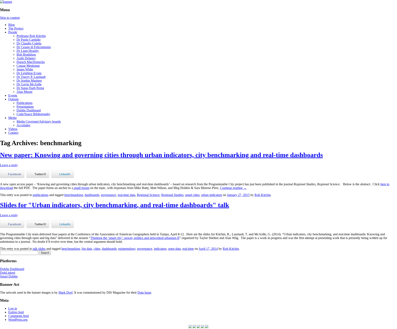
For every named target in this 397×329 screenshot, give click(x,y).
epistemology (126, 248)
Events (12, 95)
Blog (11, 24)
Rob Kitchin (263, 195)
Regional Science (148, 195)
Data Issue (144, 292)
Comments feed (18, 316)
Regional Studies (172, 195)
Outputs (13, 99)
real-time (188, 248)
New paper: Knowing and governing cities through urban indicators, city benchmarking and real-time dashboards (161, 155)
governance (108, 195)
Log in (12, 308)
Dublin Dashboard (29, 110)
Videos (12, 129)
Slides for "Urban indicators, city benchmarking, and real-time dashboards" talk (114, 205)
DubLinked (7, 272)
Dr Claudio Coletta (29, 43)
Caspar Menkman (28, 65)
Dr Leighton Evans (29, 73)
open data (174, 248)
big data (87, 248)
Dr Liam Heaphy (28, 51)
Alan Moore (24, 91)
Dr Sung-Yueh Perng (30, 88)
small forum (81, 188)
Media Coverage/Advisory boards (39, 121)
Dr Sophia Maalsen (29, 80)
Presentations (25, 106)
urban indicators (211, 195)
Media (12, 118)
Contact (13, 132)
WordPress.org (18, 319)
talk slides (39, 248)
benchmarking (73, 195)
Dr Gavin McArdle (29, 84)
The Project (15, 28)
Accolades (23, 125)
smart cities (192, 195)
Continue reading (233, 188)
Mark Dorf (66, 292)
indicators (160, 248)
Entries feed (16, 312)
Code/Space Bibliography (33, 114)
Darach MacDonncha (31, 62)
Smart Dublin (9, 276)
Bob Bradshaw (26, 54)
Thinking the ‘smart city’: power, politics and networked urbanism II (134, 238)
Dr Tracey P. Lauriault (31, 77)
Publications (24, 103)
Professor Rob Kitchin (31, 36)
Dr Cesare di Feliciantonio (34, 47)
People (12, 32)
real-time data (126, 195)
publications (40, 195)
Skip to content (10, 17)
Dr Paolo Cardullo (29, 39)
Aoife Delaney (26, 58)
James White (25, 69)
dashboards (92, 195)
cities (97, 248)
